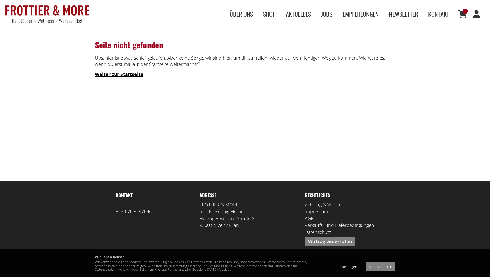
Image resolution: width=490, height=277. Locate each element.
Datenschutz (318, 232)
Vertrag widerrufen (330, 241)
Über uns (241, 13)
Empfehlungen (360, 13)
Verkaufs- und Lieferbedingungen (339, 225)
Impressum (316, 211)
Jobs (326, 13)
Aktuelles (298, 13)
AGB (309, 218)
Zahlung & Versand (325, 205)
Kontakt (438, 13)
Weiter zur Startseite (119, 74)
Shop (269, 13)
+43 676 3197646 (134, 211)
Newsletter (403, 13)
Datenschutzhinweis (110, 269)
